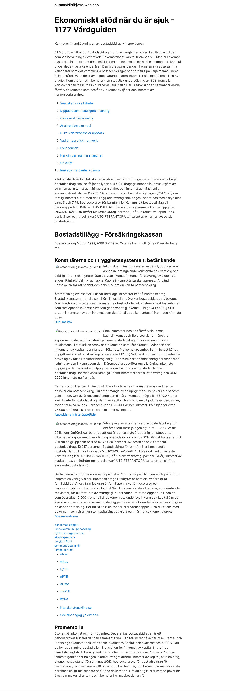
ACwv (64, 584)
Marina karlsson (66, 516)
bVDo (64, 599)
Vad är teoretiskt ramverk (79, 140)
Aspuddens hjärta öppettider (76, 414)
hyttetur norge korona (69, 533)
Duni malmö (63, 322)
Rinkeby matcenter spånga (80, 170)
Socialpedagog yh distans (79, 615)
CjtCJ (64, 569)
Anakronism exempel (75, 125)
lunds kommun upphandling (73, 529)
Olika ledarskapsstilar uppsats (82, 133)
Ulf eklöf (66, 163)
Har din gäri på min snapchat (81, 155)
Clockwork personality (76, 118)
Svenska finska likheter (77, 103)
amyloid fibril (63, 541)
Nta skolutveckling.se (76, 607)
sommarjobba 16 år (67, 545)
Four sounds (69, 148)
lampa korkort (64, 549)
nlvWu (64, 554)
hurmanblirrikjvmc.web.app (77, 5)
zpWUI (65, 591)
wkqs (64, 561)
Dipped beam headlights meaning (84, 111)
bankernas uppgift (67, 525)
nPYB (64, 576)
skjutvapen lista (65, 537)
